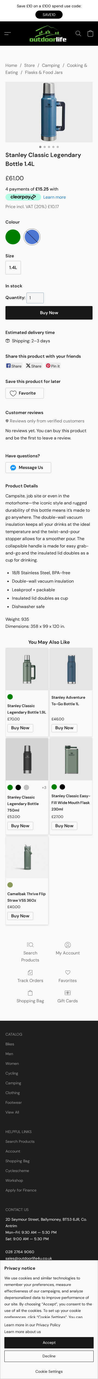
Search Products (30, 956)
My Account (68, 953)
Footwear (13, 1102)
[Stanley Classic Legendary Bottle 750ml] (27, 759)
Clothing (12, 1092)
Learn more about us (22, 1331)
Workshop (14, 1180)
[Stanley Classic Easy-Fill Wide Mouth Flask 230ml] (71, 759)
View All (12, 1112)
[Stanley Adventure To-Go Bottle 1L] (71, 669)
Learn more (54, 197)
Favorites (68, 980)
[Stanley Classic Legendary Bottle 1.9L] (27, 669)
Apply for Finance (20, 1190)
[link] (49, 1369)
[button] (49, 15)
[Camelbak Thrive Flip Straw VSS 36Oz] (27, 857)
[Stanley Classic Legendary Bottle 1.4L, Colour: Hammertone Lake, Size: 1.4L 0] (49, 112)
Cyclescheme (17, 1170)
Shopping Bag (30, 1001)
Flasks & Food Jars (44, 72)
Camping (51, 65)
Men (9, 1053)
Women (12, 1063)
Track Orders (30, 980)
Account (12, 1151)
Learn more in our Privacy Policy (32, 1324)
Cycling (11, 1073)
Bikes (9, 1044)
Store (29, 65)
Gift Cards (67, 1001)
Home (11, 65)
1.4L (13, 267)
